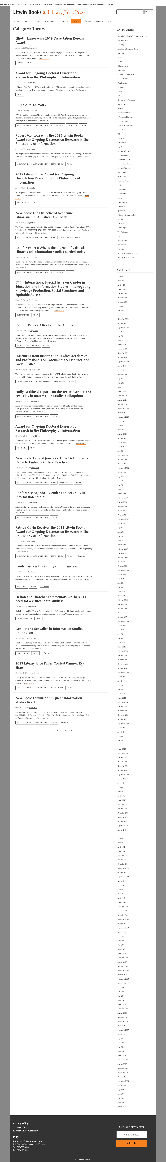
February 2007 (123, 1060)
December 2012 (123, 762)
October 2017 (122, 515)
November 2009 (123, 919)
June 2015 (121, 634)
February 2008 (123, 1009)
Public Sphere (22, 587)
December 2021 (123, 374)
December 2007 (123, 1017)
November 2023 (123, 319)
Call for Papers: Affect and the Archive (44, 325)
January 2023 (122, 349)
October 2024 (122, 302)
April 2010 (121, 898)
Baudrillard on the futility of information (46, 566)
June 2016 (121, 583)
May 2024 (121, 311)
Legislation (121, 147)
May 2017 (121, 536)
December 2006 (123, 1068)
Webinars (121, 249)
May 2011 (121, 843)
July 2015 (121, 630)
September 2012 (123, 775)
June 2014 (121, 685)
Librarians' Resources (125, 151)
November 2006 (123, 1073)
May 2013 (121, 741)
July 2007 (121, 1039)
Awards (20, 63)
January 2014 (122, 706)
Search (148, 12)
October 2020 (122, 413)
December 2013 (123, 711)
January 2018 (122, 502)
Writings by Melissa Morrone (128, 253)
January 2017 (122, 553)
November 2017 (123, 511)
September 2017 (123, 519)
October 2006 (122, 1077)
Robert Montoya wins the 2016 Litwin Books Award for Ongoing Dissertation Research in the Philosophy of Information (52, 140)
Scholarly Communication (126, 215)
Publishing (121, 206)
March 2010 (122, 902)
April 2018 (121, 489)
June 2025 (121, 276)
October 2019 (122, 438)
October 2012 (122, 770)
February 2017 (123, 549)
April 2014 (121, 694)
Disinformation (123, 83)
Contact (111, 21)
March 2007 (122, 1056)
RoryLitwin (33, 48)
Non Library (21, 448)
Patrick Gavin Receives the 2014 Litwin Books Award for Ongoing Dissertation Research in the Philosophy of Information (52, 532)
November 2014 (123, 664)
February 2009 (123, 958)
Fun (119, 96)
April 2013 (121, 745)
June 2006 (121, 1094)
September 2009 (123, 928)
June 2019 (121, 451)
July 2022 (121, 370)
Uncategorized (122, 240)
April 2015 (121, 643)
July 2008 (121, 987)
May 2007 (121, 1047)
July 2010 (121, 885)
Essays (120, 91)
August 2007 (122, 1034)
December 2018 (123, 460)
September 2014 (123, 672)
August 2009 (122, 932)
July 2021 (121, 379)
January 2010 (122, 911)
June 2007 (121, 1043)
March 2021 (122, 391)
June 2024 (121, 306)
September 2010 (123, 877)
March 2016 (122, 596)
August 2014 (122, 677)
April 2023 (121, 340)
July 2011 (121, 834)
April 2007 (121, 1051)
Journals (64, 21)
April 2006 (121, 1102)
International (122, 130)
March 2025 (122, 289)
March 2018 (122, 494)
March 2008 (122, 1004)
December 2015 (123, 609)
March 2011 (122, 851)
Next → (71, 730)
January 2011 (122, 860)
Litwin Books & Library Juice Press (50, 12)
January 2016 (122, 604)
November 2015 (123, 613)
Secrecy (120, 219)
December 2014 (123, 660)
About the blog (123, 40)
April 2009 (121, 949)
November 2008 (123, 970)
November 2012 (123, 766)
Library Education (43, 381)
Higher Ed (121, 104)
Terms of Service (22, 1127)
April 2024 (121, 315)
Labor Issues (72, 125)
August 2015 (122, 626)
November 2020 (123, 408)
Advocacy (121, 45)
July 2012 (121, 783)
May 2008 (121, 996)
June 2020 (121, 425)
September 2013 (123, 723)
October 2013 (122, 719)
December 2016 (123, 557)
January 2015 (122, 655)
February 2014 (123, 702)
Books (53, 237)
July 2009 (121, 936)
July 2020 (121, 421)
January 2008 (122, 1013)
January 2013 (122, 758)
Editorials (121, 87)
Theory (29, 63)
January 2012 (122, 809)
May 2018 (121, 485)
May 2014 (121, 689)
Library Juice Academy (93, 21)
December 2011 (123, 813)
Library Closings (123, 155)
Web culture (122, 245)
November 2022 (123, 353)
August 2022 (122, 366)
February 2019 (123, 455)
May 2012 (121, 792)
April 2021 (121, 387)
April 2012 (121, 796)
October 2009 (122, 924)
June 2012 (121, 787)
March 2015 (122, 647)
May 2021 (121, 383)
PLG (119, 185)
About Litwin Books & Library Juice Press (32, 125)
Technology (122, 228)
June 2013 (121, 736)
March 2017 (122, 545)
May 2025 (121, 281)
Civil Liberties (122, 79)
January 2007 (122, 1064)
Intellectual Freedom (125, 126)
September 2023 (123, 328)
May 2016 (121, 587)
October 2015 (122, 617)
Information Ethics (24, 381)
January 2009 (122, 962)
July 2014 (121, 681)
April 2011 (121, 847)
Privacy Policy (20, 1123)
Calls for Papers (57, 125)
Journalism (121, 138)
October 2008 (122, 975)
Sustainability (122, 223)
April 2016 (121, 591)
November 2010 (123, 868)
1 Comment (81, 556)
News (75, 21)
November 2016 (123, 562)
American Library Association (128, 49)
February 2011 (122, 855)
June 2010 (121, 890)
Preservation (122, 189)
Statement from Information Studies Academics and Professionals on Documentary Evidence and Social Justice (52, 360)
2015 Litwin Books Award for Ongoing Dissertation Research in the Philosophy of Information (47, 178)
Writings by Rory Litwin (126, 257)
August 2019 (122, 442)
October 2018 (122, 464)
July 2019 (121, 447)
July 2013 (121, 732)
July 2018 (121, 477)
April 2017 (121, 540)
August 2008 (122, 983)
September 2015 (123, 621)
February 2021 (123, 396)
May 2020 (121, 430)
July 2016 (121, 579)
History (120, 108)
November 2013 (123, 715)
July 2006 (121, 1090)
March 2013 (122, 749)
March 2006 (122, 1107)
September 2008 (123, 979)
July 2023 (121, 332)
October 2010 (122, 872)
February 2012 (123, 804)
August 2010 (122, 881)
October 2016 (122, 566)
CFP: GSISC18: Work (30, 105)
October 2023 (122, 323)
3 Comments (44, 587)
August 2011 (122, 830)
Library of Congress (124, 168)
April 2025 (121, 285)
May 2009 (121, 945)
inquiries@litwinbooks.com (27, 1141)
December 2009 (123, 915)
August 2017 (122, 523)
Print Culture (122, 194)
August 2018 (122, 472)
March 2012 (122, 800)
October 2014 (122, 668)
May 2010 (121, 894)
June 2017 (121, 532)
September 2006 (123, 1081)
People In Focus (57, 164)
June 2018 (121, 481)
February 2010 (123, 907)
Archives (20, 346)
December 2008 (123, 966)
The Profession (65, 237)
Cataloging (121, 70)
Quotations (121, 211)
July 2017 (121, 528)
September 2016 (123, 570)
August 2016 (122, 574)
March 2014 (122, 698)
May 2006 (121, 1098)
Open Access (122, 177)
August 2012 (122, 779)
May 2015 (121, 638)
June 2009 (121, 941)
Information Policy (24, 618)
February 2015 (123, 651)
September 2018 (123, 468)
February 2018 (123, 498)
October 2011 (122, 821)
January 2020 (122, 434)
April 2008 (121, 1000)
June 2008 (121, 992)
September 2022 (123, 362)
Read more (44, 58)
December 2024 (123, 298)
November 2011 (123, 817)
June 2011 (121, 838)
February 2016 (123, 600)
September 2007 (123, 1030)
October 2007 (122, 1026)
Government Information (126, 100)
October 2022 (122, 357)
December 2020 (123, 404)
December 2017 (123, 506)
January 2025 (122, 293)
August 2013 (122, 728)
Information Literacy (125, 117)
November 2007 (123, 1021)
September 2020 (123, 417)
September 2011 (123, 826)
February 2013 (123, 753)
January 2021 (122, 400)
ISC (119, 134)
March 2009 (122, 953)
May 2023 (121, 336)
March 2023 (122, 345)
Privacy (120, 198)
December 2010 (123, 864)
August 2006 (122, 1085)
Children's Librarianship (126, 74)
